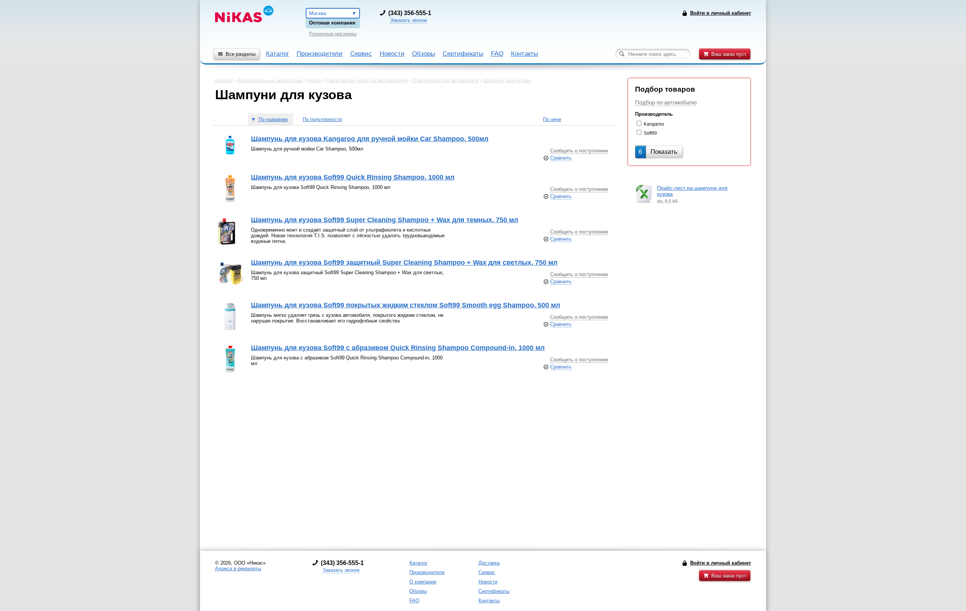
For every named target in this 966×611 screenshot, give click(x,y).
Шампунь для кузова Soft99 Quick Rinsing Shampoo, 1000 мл (352, 177)
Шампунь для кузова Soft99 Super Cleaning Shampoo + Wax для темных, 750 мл (384, 220)
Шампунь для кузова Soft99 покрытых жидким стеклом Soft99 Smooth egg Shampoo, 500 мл (405, 305)
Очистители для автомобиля (445, 80)
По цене (552, 119)
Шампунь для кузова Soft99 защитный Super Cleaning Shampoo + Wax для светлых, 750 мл (404, 262)
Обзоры (423, 53)
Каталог (277, 53)
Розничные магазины (333, 34)
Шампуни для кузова (507, 80)
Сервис (361, 53)
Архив (314, 80)
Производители (320, 53)
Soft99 (650, 133)
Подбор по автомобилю (666, 102)
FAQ (497, 53)
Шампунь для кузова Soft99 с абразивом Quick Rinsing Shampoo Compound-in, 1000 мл (398, 348)
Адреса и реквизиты (238, 568)
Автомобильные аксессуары (270, 80)
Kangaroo (654, 124)
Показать (657, 151)
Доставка (489, 563)
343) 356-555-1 (410, 13)
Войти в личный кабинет (720, 563)
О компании (422, 582)
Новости (392, 53)
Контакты (524, 53)
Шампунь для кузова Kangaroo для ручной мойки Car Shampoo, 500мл (369, 139)
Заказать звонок (408, 20)
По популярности (322, 119)
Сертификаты (463, 53)
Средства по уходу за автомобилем (367, 80)
